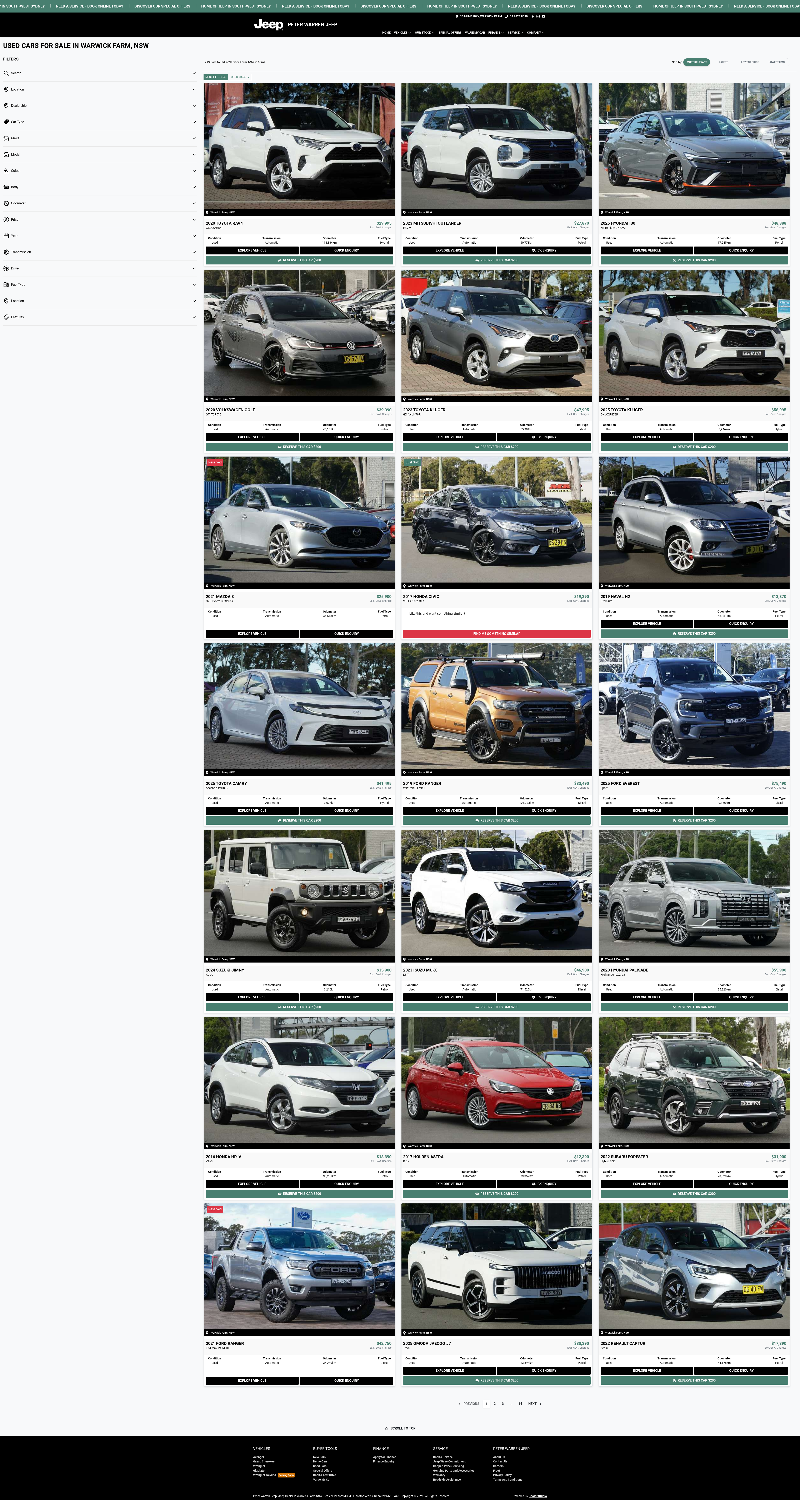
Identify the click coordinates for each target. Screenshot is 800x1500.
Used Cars (319, 1466)
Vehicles (401, 32)
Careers (498, 1466)
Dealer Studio (538, 1496)
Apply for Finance (384, 1457)
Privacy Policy (502, 1475)
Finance (494, 32)
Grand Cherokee (264, 1461)
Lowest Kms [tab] (777, 62)
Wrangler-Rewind (264, 1475)
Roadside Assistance (447, 1479)
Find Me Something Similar (496, 634)
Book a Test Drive (324, 1475)
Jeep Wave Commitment (449, 1461)
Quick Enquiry (346, 250)
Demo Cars (320, 1461)
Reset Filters (215, 77)
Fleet (496, 1470)
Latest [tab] (723, 62)
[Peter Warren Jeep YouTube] (544, 16)
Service (514, 32)
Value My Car (475, 32)
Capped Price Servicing (448, 1466)
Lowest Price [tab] (750, 62)
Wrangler (259, 1466)
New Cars (319, 1457)
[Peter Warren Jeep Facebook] (533, 16)
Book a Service (443, 1457)
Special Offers (450, 32)
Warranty (439, 1475)
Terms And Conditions (507, 1479)
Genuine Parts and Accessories (453, 1470)
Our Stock (423, 32)
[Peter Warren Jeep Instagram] (538, 16)
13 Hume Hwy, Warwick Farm (481, 16)
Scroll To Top (403, 1428)
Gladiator (259, 1470)
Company (534, 32)
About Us (499, 1457)
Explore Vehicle (252, 250)
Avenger (258, 1457)
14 (520, 1404)
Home (386, 32)
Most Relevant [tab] (697, 62)
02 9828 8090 (519, 16)
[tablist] (736, 62)
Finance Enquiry (383, 1461)
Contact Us (500, 1461)
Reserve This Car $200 (302, 260)
